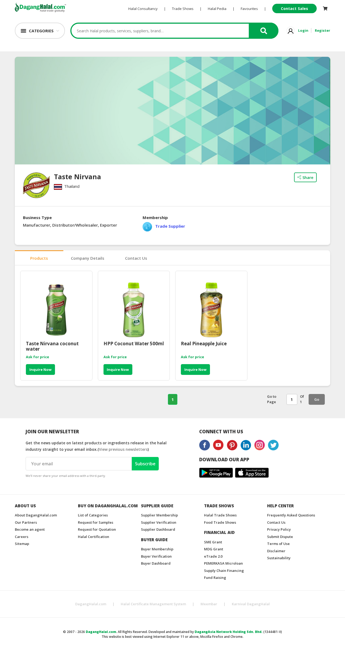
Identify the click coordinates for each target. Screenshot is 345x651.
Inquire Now (40, 369)
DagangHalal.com (90, 603)
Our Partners (26, 522)
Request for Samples (95, 522)
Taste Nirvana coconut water (52, 346)
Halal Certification (93, 536)
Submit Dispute (280, 536)
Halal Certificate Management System (153, 603)
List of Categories (93, 515)
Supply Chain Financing (224, 570)
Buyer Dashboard (156, 563)
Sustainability (279, 557)
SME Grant (213, 542)
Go (316, 399)
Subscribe (145, 464)
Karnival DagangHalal (251, 603)
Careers (21, 536)
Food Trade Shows (220, 522)
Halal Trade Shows (220, 515)
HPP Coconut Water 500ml (134, 344)
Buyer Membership (157, 549)
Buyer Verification (156, 556)
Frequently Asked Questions (291, 515)
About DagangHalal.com (36, 515)
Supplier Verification (158, 522)
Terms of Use (278, 543)
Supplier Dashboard (158, 529)
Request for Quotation (97, 529)
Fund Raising (215, 577)
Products (39, 258)
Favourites (249, 8)
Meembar (209, 603)
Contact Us (136, 258)
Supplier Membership (159, 515)
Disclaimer (276, 550)
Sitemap (22, 543)
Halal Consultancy (143, 8)
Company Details (87, 258)
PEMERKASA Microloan (223, 563)
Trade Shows (183, 8)
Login (303, 30)
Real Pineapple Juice (204, 344)
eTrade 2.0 (213, 556)
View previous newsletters (123, 449)
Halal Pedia (217, 8)
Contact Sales (294, 8)
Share (307, 177)
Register (322, 30)
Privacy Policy (279, 529)
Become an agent (30, 529)
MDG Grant (213, 549)
